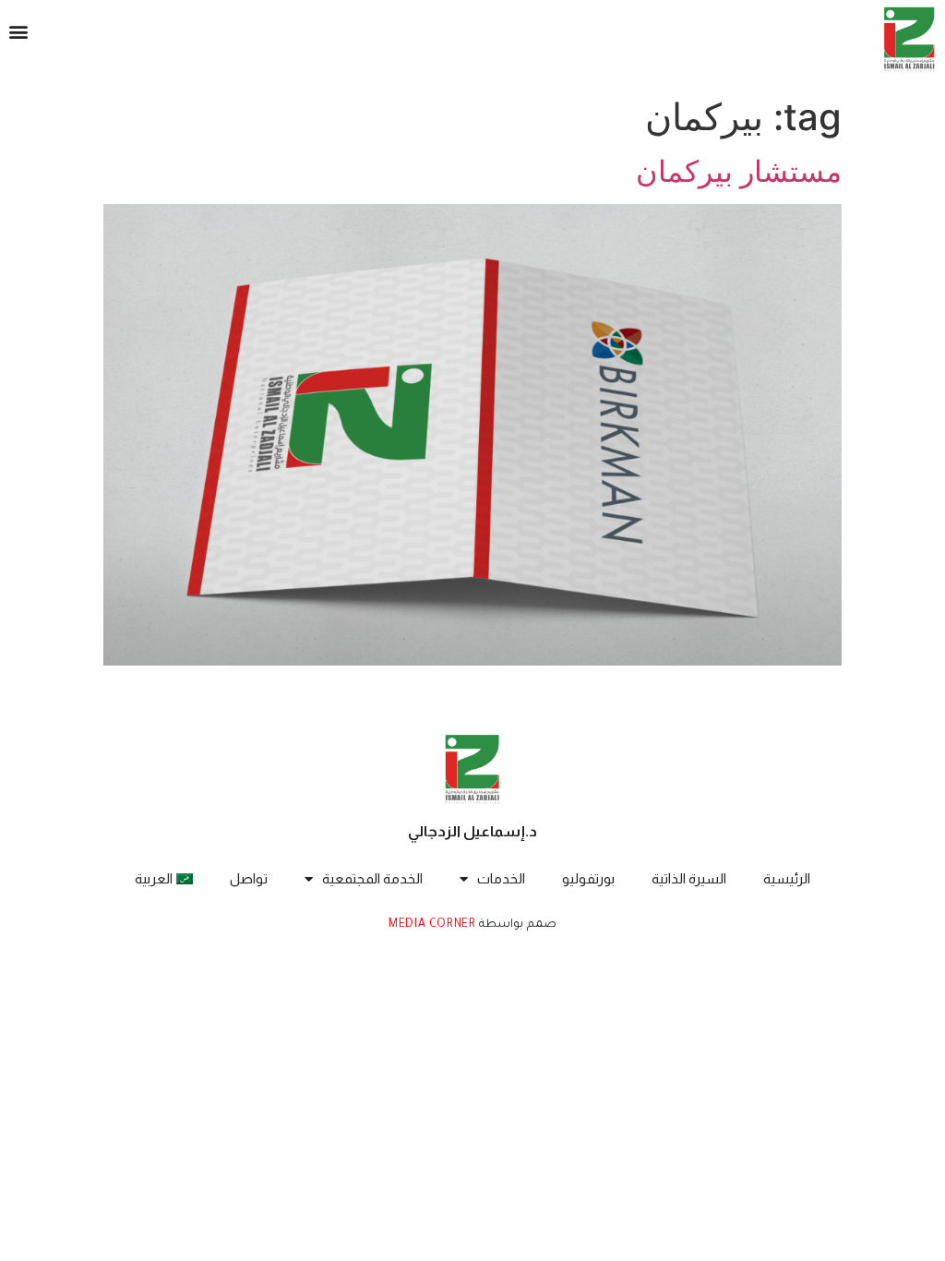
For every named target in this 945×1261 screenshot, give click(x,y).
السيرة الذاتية (689, 878)
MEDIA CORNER (432, 925)
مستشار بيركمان (739, 171)
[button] (18, 32)
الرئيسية (786, 878)
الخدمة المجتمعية (372, 878)
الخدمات (501, 878)
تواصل (249, 878)
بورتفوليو (588, 878)
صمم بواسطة (516, 925)
